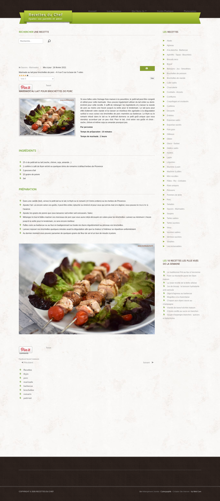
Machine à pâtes (174, 171)
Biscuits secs (172, 59)
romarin (27, 394)
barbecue (28, 386)
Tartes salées (172, 218)
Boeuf (169, 64)
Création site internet (181, 491)
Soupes (170, 213)
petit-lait (28, 398)
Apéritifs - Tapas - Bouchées (179, 55)
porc (26, 378)
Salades (170, 204)
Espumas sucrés (174, 125)
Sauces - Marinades (29, 67)
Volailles (170, 242)
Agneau (170, 45)
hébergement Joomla (150, 491)
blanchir (143, 205)
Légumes (171, 162)
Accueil (92, 11)
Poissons (171, 190)
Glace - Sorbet (173, 143)
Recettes (28, 370)
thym (26, 374)
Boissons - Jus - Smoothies (179, 69)
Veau (169, 227)
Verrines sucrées (174, 237)
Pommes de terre (174, 195)
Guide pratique (165, 11)
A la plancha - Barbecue (177, 50)
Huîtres (170, 153)
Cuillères (171, 106)
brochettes (29, 390)
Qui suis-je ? (139, 11)
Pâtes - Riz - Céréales (176, 181)
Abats (169, 41)
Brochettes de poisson (176, 73)
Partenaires (190, 11)
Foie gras (171, 129)
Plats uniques (173, 185)
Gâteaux (170, 134)
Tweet (48, 85)
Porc (169, 199)
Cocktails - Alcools (175, 92)
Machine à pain (173, 167)
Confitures (171, 97)
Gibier (169, 139)
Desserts (171, 111)
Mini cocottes (172, 176)
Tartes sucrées (173, 223)
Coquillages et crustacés (177, 101)
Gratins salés (172, 148)
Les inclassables (174, 246)
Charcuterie (172, 87)
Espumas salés (173, 120)
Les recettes (114, 11)
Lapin (169, 157)
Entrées (170, 115)
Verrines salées (173, 232)
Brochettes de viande (176, 78)
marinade (28, 382)
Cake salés (172, 83)
